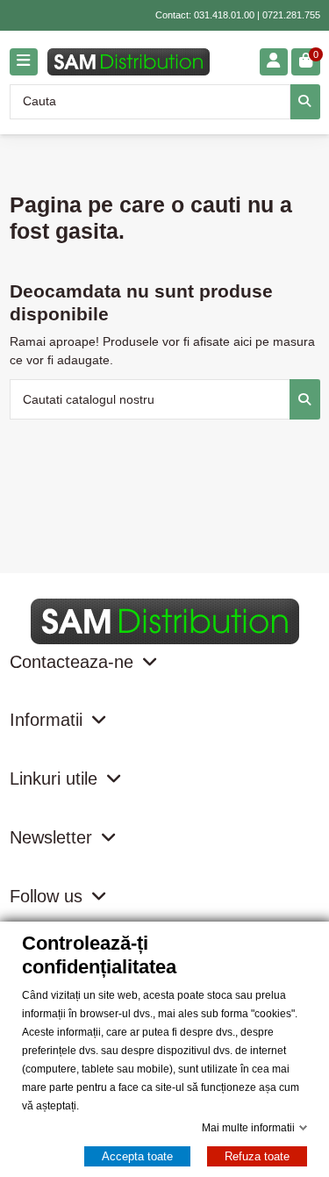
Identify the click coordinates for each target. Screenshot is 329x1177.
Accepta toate (137, 1156)
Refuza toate (257, 1156)
